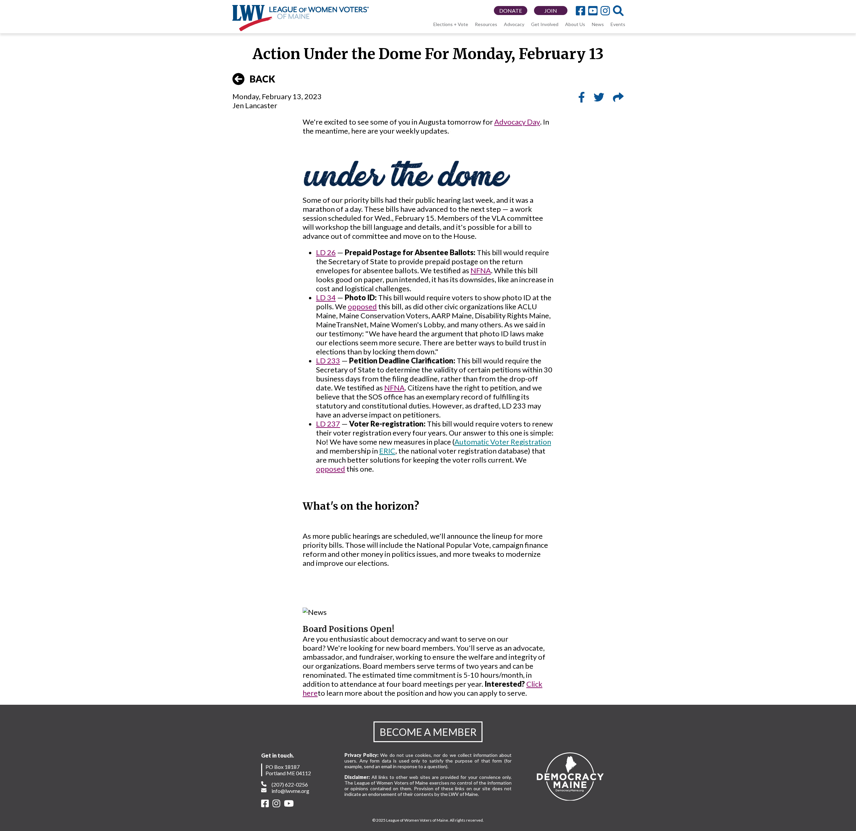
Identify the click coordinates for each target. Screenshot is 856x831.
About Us (575, 24)
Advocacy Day (517, 121)
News (598, 24)
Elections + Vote (450, 24)
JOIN (550, 10)
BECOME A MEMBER (428, 732)
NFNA (480, 270)
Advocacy (514, 24)
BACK (262, 79)
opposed (362, 306)
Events (618, 24)
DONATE (510, 10)
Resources (486, 24)
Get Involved (544, 24)
